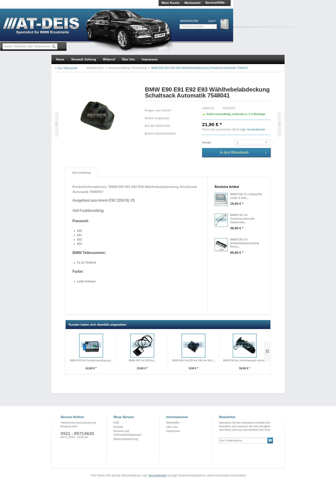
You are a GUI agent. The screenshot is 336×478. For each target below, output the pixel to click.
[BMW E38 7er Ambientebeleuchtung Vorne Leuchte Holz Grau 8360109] (221, 244)
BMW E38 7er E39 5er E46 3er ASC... (193, 360)
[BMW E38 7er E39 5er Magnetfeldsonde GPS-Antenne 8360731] (142, 346)
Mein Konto (171, 3)
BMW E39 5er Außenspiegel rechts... (244, 360)
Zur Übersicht (67, 68)
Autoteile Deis (95, 68)
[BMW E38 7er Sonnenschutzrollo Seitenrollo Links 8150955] (221, 220)
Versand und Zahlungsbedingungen (127, 432)
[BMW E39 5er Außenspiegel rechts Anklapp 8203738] (245, 346)
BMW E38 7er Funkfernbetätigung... (91, 360)
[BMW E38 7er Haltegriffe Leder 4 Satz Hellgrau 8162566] (221, 199)
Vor (280, 124)
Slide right (267, 351)
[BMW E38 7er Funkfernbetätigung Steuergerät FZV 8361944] (91, 346)
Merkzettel (192, 3)
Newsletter (172, 422)
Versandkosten (157, 475)
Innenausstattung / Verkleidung (127, 68)
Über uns (172, 427)
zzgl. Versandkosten (252, 129)
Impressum (173, 431)
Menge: (207, 142)
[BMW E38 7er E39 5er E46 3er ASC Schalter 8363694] (193, 346)
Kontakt (118, 427)
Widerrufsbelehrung (125, 439)
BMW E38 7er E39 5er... (142, 360)
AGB (116, 422)
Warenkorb (225, 24)
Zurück (56, 124)
